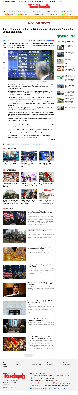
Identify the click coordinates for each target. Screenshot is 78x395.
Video (4, 362)
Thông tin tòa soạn (34, 385)
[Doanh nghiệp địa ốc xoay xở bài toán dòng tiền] (60, 47)
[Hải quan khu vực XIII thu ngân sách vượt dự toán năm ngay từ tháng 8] (60, 86)
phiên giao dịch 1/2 (37, 144)
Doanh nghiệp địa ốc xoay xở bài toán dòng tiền (69, 47)
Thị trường (49, 17)
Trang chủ (5, 360)
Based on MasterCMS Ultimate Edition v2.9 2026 (12, 393)
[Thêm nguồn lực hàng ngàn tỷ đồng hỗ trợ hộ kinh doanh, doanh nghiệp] (29, 194)
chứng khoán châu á (25, 144)
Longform (5, 366)
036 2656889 (66, 385)
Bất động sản (55, 17)
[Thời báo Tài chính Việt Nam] (39, 6)
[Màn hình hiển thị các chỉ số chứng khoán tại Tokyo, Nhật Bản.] (31, 79)
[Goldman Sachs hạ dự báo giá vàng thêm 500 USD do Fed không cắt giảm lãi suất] (14, 254)
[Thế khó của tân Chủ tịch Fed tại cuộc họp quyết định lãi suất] (14, 290)
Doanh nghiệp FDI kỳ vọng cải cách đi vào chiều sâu (69, 54)
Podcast (4, 364)
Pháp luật (65, 17)
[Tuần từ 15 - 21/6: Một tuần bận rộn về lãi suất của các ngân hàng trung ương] (14, 308)
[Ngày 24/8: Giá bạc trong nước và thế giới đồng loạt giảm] (46, 177)
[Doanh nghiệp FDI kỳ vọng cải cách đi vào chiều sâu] (60, 54)
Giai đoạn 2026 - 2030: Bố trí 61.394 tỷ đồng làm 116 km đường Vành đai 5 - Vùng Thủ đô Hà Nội (70, 69)
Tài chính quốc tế (71, 17)
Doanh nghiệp (43, 17)
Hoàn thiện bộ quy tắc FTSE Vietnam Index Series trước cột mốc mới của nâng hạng (10, 163)
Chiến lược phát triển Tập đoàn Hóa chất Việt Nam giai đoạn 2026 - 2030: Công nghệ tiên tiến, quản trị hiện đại (70, 78)
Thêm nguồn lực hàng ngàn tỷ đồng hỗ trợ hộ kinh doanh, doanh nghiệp (28, 202)
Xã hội (60, 17)
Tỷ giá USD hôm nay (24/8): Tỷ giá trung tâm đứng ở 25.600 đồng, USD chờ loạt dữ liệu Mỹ (46, 202)
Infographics (5, 368)
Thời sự (6, 17)
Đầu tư (14, 17)
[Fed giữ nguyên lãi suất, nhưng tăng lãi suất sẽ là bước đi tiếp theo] (14, 272)
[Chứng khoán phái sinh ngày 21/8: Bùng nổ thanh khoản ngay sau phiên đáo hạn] (46, 156)
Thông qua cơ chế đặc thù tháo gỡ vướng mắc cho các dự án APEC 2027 (10, 185)
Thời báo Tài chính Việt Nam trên (35, 40)
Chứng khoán (27, 17)
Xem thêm (29, 355)
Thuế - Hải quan (20, 17)
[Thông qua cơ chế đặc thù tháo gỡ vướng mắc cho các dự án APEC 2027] (11, 177)
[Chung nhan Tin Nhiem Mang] (9, 387)
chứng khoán (15, 144)
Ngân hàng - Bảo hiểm (35, 17)
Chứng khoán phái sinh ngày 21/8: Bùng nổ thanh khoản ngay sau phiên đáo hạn (46, 163)
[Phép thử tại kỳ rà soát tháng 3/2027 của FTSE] (60, 108)
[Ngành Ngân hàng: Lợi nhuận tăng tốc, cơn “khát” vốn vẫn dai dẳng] (60, 61)
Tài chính (11, 17)
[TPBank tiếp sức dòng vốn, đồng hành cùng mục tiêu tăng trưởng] (29, 177)
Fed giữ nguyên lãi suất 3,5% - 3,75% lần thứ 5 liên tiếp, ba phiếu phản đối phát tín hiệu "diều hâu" (40, 212)
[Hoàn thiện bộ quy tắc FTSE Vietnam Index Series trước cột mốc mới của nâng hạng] (11, 156)
